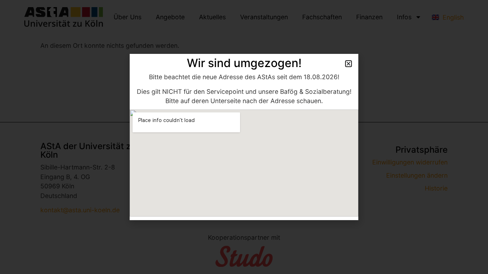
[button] (348, 63)
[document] (244, 137)
